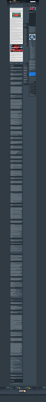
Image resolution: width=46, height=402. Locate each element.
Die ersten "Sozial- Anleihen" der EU (32, 52)
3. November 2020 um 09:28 (12, 311)
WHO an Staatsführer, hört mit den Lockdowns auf (32, 56)
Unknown (11, 155)
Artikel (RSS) (20, 392)
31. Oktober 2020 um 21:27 (12, 86)
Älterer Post (21, 63)
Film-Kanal (25, 24)
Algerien (25, 31)
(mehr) (33, 62)
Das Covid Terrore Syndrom (32, 50)
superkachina (31, 63)
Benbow (11, 220)
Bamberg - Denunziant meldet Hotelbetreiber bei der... (32, 57)
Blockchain (25, 38)
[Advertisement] (16, 5)
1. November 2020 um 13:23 (12, 204)
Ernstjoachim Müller (12, 288)
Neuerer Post (11, 63)
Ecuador (25, 45)
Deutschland (26, 44)
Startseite (16, 63)
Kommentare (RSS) (22, 392)
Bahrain (25, 35)
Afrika (25, 30)
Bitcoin (25, 37)
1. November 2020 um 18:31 (12, 239)
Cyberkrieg (25, 43)
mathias (11, 337)
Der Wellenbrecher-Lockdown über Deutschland (15, 8)
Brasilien (25, 39)
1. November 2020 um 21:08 (12, 245)
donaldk (11, 299)
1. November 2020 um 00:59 (12, 126)
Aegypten (25, 29)
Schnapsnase (12, 180)
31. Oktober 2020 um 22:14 (12, 99)
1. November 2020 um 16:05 (12, 207)
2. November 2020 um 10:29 (12, 262)
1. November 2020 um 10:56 (12, 170)
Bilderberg (25, 36)
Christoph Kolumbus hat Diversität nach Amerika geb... (32, 55)
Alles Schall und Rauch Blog (14, 394)
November (31, 46)
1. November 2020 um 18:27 (12, 224)
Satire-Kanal (26, 25)
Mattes (30, 60)
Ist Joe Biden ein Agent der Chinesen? (32, 51)
